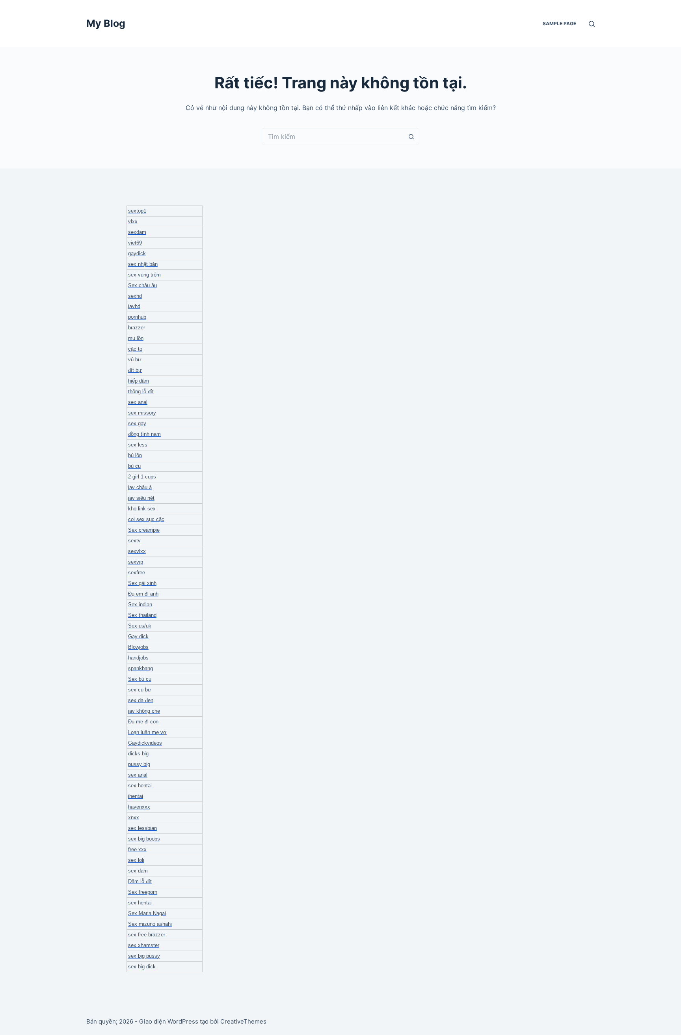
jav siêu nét (141, 498)
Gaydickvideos (145, 743)
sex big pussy (144, 956)
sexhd (135, 296)
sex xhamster (143, 945)
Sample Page (559, 23)
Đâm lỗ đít (140, 881)
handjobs (138, 658)
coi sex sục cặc (146, 519)
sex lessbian (142, 828)
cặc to (135, 349)
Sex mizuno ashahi (150, 924)
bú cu (134, 466)
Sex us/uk (139, 626)
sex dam (138, 871)
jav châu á (140, 487)
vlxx (133, 221)
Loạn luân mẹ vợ (147, 732)
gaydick (137, 253)
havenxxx (139, 807)
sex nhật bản (143, 264)
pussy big (139, 764)
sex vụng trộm (144, 275)
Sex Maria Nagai (147, 913)
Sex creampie (144, 530)
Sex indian (140, 604)
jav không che (144, 711)
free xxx (137, 849)
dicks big (138, 754)
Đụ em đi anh (143, 594)
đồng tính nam (144, 434)
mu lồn (135, 338)
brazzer (136, 328)
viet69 (135, 243)
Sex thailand (142, 615)
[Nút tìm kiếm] (411, 136)
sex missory (142, 413)
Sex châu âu (142, 285)
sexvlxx (137, 551)
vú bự (134, 359)
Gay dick (138, 636)
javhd (134, 306)
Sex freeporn (142, 892)
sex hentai (140, 785)
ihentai (135, 796)
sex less (137, 445)
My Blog (105, 23)
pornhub (137, 317)
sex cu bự (139, 690)
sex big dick (142, 967)
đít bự (135, 370)
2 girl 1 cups (142, 477)
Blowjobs (138, 647)
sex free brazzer (146, 935)
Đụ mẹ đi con (143, 722)
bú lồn (135, 455)
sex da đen (140, 700)
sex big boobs (144, 839)
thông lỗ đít (141, 391)
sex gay (137, 423)
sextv (134, 541)
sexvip (135, 562)
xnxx (133, 817)
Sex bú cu (139, 679)
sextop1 (137, 211)
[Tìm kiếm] (592, 24)
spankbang (140, 668)
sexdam (137, 232)
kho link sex (142, 509)
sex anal (137, 402)
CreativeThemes (243, 1021)
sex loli (136, 860)
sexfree (136, 572)
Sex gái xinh (142, 583)
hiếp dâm (138, 381)
